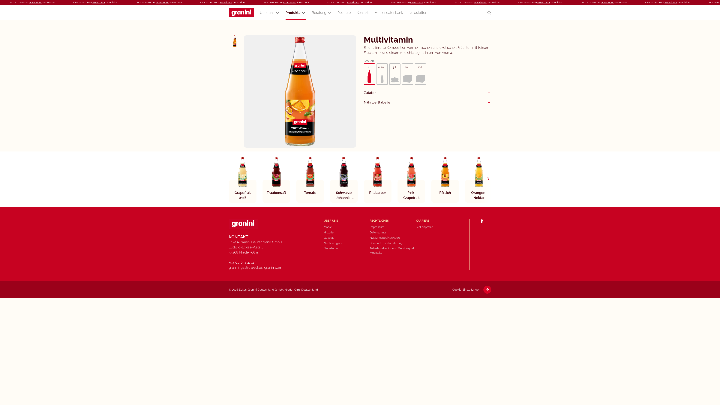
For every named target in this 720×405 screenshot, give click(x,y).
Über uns (267, 13)
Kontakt (362, 13)
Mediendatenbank (388, 13)
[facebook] (482, 221)
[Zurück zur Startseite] (241, 13)
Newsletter (35, 2)
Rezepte (344, 13)
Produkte (293, 13)
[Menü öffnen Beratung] (329, 12)
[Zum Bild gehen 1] (235, 41)
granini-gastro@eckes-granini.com (255, 267)
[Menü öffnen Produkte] (303, 12)
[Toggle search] (489, 13)
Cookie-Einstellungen (466, 289)
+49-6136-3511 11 (241, 262)
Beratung (319, 13)
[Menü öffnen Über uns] (277, 12)
